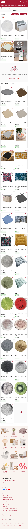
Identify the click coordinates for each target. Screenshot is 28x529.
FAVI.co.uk (8, 525)
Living (14, 460)
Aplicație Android (8, 515)
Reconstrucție (14, 447)
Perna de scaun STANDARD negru (8, 165)
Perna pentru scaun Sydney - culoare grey (10, 101)
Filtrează (24, 14)
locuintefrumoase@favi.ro (10, 480)
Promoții (23, 471)
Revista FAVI (6, 502)
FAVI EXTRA (5, 506)
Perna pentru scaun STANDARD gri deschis (11, 144)
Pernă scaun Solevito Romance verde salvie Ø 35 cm (13, 292)
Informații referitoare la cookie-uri (11, 510)
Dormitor (23, 460)
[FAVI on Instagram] (6, 489)
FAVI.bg (13, 525)
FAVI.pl (11, 523)
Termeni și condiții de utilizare (10, 508)
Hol (14, 471)
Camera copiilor (5, 472)
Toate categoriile (21, 5)
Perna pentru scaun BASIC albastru (9, 228)
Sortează (16, 14)
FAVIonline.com (5, 519)
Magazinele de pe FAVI (8, 497)
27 (12, 150)
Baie (5, 460)
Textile (12, 5)
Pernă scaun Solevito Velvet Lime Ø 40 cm (11, 313)
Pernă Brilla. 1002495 (19, 35)
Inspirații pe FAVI (7, 501)
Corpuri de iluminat (5, 448)
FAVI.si (20, 525)
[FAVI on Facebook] (4, 489)
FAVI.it (23, 523)
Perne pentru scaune (11, 8)
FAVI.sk (8, 523)
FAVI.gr (17, 525)
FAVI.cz (4, 523)
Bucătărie (23, 447)
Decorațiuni (7, 5)
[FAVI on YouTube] (9, 489)
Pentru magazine (7, 504)
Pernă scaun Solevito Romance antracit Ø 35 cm (12, 270)
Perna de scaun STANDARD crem (8, 56)
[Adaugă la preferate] (12, 21)
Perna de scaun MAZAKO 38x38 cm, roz (10, 186)
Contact (5, 482)
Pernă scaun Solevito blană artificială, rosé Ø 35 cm (13, 334)
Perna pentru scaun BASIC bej (8, 122)
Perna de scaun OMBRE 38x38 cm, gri (9, 249)
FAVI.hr (19, 523)
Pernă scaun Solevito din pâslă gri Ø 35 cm (11, 355)
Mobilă (2, 5)
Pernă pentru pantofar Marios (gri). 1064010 (11, 207)
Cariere (5, 484)
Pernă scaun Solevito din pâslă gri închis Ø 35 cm (12, 376)
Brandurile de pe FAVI (8, 499)
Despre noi (5, 495)
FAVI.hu (16, 523)
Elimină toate (12, 78)
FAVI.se (4, 525)
